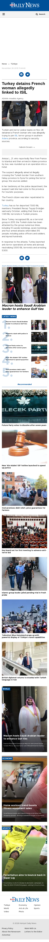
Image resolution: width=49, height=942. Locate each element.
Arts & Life (23, 908)
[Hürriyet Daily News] (24, 5)
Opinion (37, 905)
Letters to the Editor (33, 932)
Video (6, 912)
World (6, 908)
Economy (23, 905)
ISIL (16, 136)
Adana (5, 139)
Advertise (6, 935)
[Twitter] (27, 74)
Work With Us (30, 928)
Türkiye (14, 64)
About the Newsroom (11, 932)
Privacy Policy (7, 928)
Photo (21, 912)
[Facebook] (21, 74)
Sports (37, 908)
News (4, 64)
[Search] (37, 14)
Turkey (5, 206)
